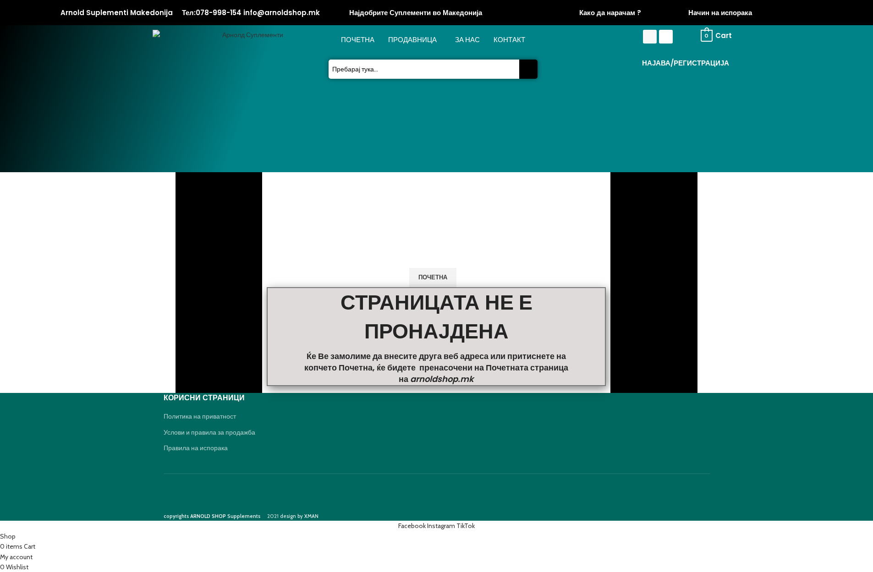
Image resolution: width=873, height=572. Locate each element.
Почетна (357, 40)
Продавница (412, 40)
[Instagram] (666, 37)
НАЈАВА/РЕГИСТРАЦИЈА (685, 63)
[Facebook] (650, 37)
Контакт (509, 40)
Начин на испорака (720, 12)
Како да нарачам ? (610, 12)
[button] (414, 40)
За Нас (467, 40)
